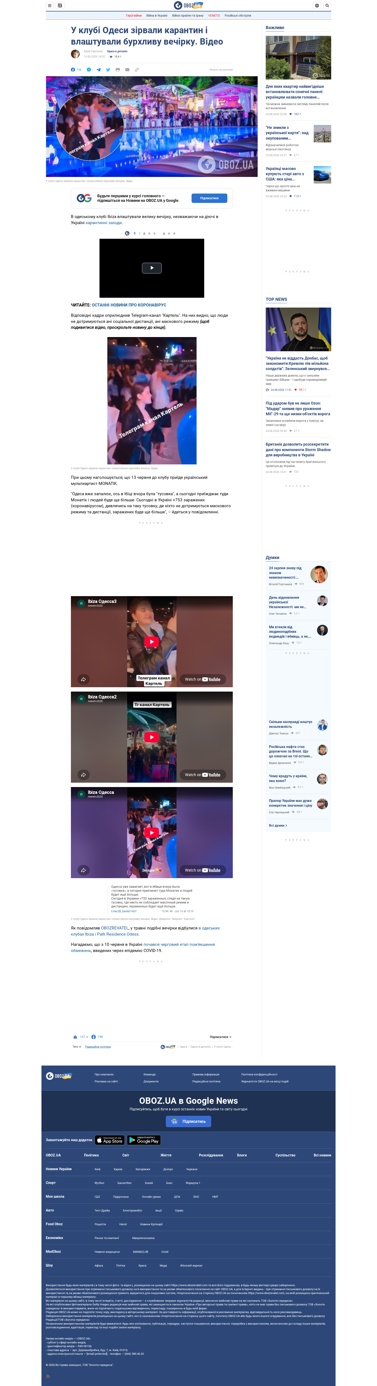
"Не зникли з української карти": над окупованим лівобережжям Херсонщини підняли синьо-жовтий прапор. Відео (287, 133)
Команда (150, 1074)
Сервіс (179, 1210)
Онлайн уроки (151, 1196)
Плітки (120, 1265)
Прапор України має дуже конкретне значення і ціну (290, 803)
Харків (118, 1169)
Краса (142, 1265)
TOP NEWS (276, 299)
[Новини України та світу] (168, 1048)
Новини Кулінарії (151, 1224)
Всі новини (322, 1155)
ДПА (177, 1196)
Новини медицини (107, 1251)
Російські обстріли (238, 15)
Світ (125, 1155)
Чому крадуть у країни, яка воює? (288, 778)
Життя (166, 1155)
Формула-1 (193, 1183)
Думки (272, 557)
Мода (163, 1265)
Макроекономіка (143, 1238)
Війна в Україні (156, 15)
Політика (91, 1155)
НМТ (215, 1196)
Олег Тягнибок (278, 613)
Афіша (99, 1265)
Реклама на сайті (106, 1081)
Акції (158, 1210)
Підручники (121, 1196)
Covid (164, 1251)
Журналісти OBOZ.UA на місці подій (265, 1081)
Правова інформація (205, 1074)
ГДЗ (97, 1196)
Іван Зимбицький (279, 787)
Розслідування (211, 1155)
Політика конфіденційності (259, 1074)
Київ (97, 1169)
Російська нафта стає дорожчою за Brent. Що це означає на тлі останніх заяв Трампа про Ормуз (290, 752)
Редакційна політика (98, 1046)
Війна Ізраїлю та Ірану (188, 15)
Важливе (275, 27)
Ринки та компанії (107, 1238)
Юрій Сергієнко (93, 51)
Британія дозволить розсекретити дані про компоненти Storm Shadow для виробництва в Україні (298, 449)
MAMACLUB (140, 1251)
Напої (123, 1224)
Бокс (169, 1183)
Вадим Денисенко (280, 763)
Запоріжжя (142, 1169)
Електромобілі (132, 1210)
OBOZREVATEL (115, 928)
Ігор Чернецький (279, 812)
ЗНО (196, 1196)
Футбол (99, 1183)
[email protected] (97, 1353)
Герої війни (134, 15)
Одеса (183, 1046)
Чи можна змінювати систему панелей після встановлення (297, 106)
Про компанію (104, 1074)
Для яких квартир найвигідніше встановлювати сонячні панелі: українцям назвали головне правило (295, 92)
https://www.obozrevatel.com (189, 1285)
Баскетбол (125, 1183)
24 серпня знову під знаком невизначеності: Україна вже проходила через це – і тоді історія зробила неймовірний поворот (287, 573)
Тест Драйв (102, 1210)
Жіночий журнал (191, 1265)
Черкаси (191, 1169)
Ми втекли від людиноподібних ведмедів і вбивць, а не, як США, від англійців (289, 632)
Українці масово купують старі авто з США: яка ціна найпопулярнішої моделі (285, 174)
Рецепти (100, 1224)
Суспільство (285, 1155)
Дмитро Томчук (278, 733)
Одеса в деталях (117, 51)
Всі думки (276, 825)
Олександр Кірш (279, 643)
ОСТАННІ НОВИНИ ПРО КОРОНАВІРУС (129, 305)
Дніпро (168, 1169)
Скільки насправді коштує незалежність (290, 724)
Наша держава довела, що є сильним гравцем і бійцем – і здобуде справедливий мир (296, 380)
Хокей (149, 1183)
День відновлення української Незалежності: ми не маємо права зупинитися (289, 602)
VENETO (214, 15)
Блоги (242, 1155)
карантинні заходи (104, 222)
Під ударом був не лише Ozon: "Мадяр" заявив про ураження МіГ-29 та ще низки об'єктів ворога (298, 408)
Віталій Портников (280, 584)
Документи (151, 1081)
